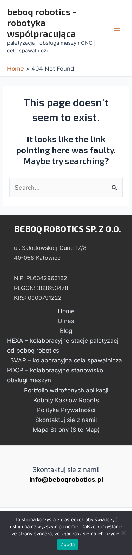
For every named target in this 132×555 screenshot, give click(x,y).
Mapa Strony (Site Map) (66, 429)
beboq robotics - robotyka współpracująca (42, 22)
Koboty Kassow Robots (66, 400)
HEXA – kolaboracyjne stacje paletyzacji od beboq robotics (63, 345)
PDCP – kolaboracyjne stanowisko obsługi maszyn (55, 375)
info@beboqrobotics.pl (66, 479)
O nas (66, 320)
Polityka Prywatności (66, 410)
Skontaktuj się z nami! (66, 419)
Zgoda (68, 544)
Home (66, 311)
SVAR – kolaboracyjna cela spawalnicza (66, 360)
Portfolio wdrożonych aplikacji (66, 390)
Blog (66, 330)
